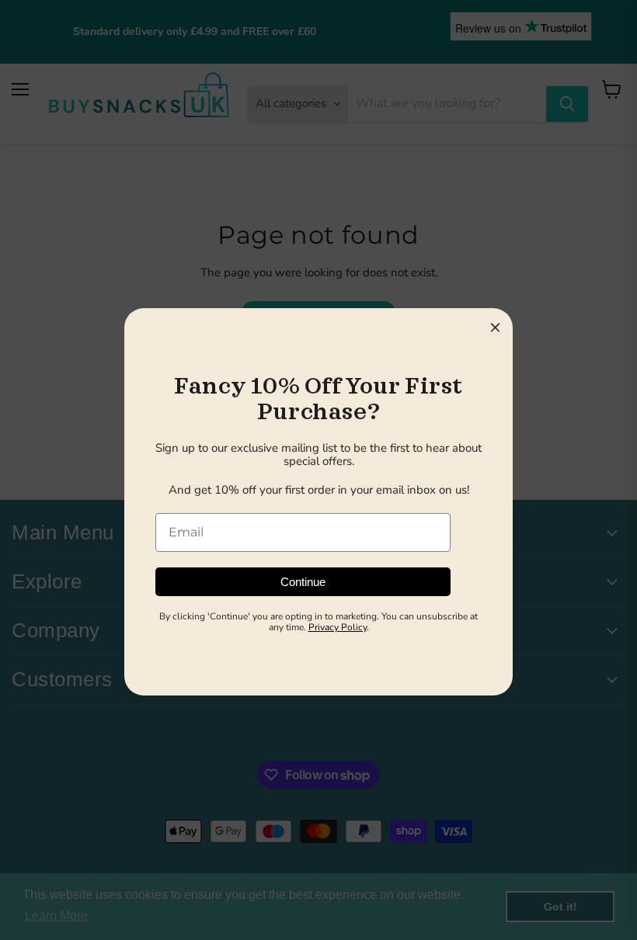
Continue (302, 581)
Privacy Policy (337, 627)
